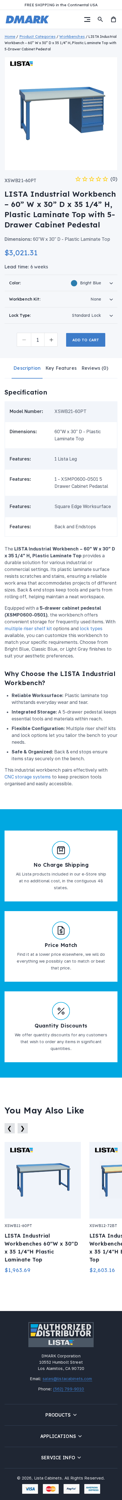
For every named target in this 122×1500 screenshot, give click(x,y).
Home (10, 36)
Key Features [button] (61, 368)
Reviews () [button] (95, 368)
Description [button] (27, 368)
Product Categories (37, 36)
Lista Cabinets (48, 1478)
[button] (87, 19)
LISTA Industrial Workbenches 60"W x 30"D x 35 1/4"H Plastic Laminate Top (40, 1247)
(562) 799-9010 (68, 1389)
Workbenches (72, 36)
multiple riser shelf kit (28, 628)
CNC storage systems (28, 777)
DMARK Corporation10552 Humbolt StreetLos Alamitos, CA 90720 (61, 1362)
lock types (91, 628)
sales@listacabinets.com (66, 1379)
